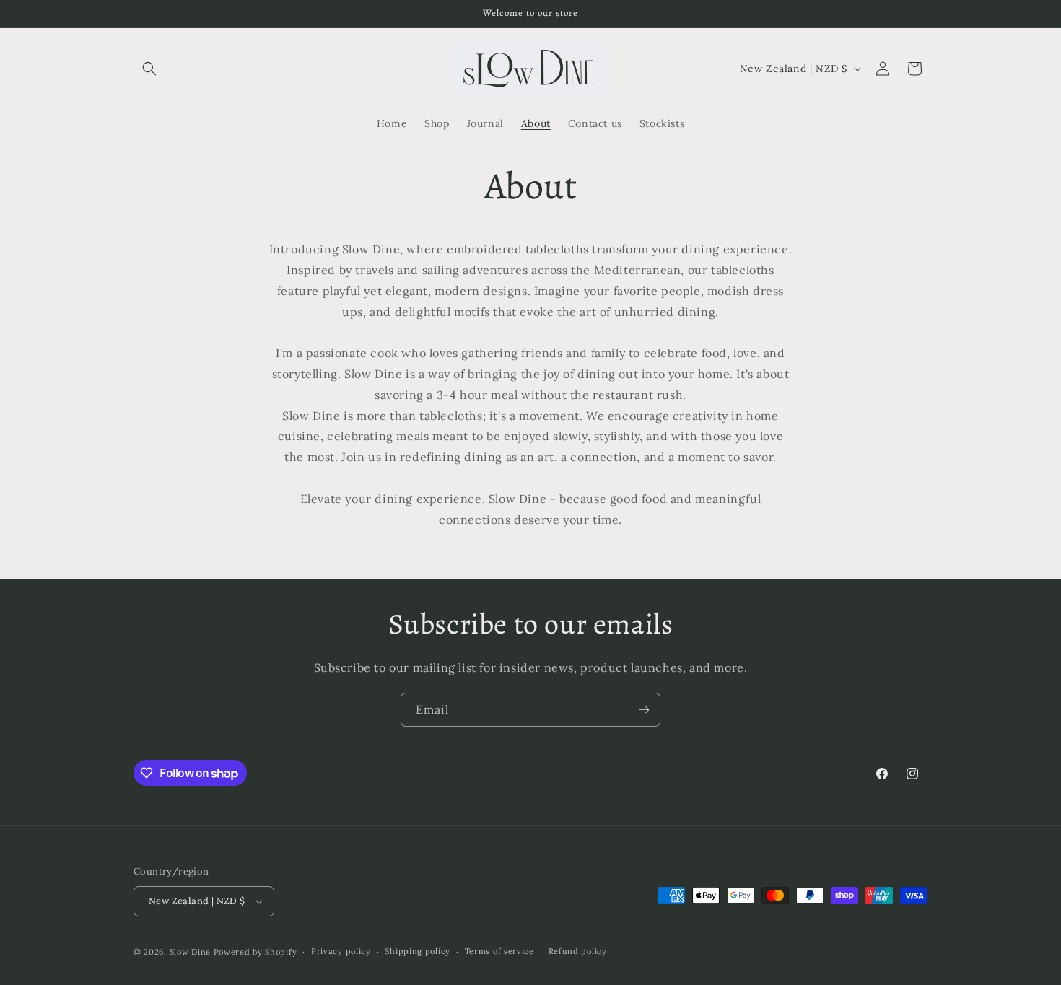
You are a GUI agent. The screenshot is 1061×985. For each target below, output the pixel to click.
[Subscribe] (644, 710)
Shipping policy (417, 951)
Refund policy (578, 951)
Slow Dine (192, 952)
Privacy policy (341, 951)
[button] (149, 68)
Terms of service (499, 951)
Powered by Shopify (255, 952)
